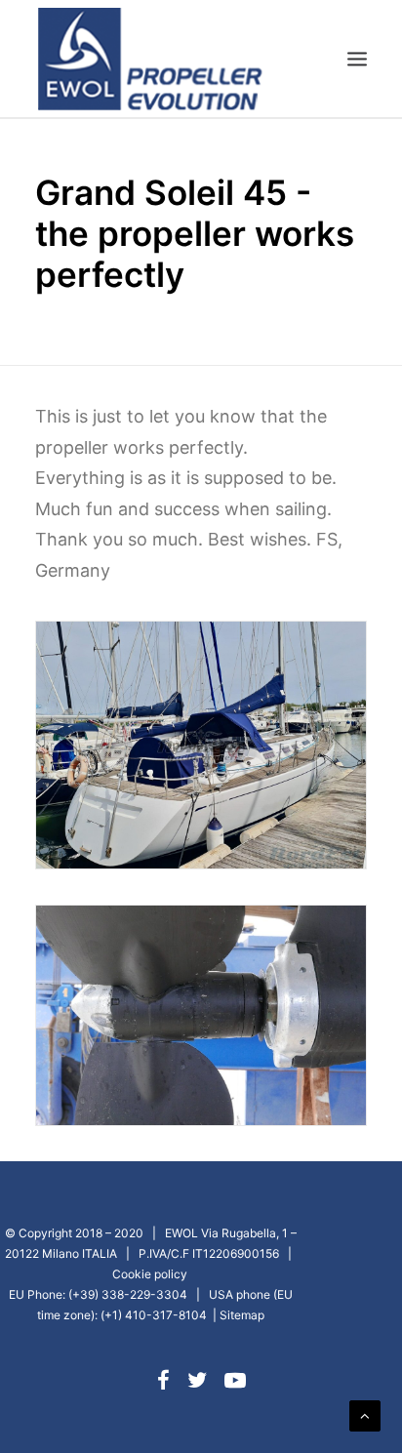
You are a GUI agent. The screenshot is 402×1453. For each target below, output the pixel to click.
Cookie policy (149, 1274)
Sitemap (242, 1315)
